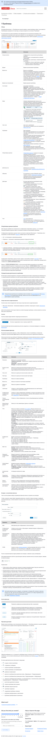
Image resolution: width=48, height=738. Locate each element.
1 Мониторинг (40, 13)
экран (38, 76)
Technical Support (29, 728)
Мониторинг (4, 327)
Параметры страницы (15, 595)
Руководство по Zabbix (6, 13)
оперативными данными (28, 140)
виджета (18, 234)
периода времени (23, 547)
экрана (36, 655)
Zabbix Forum (40, 731)
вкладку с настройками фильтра (35, 338)
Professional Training (42, 728)
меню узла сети (26, 127)
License (24, 736)
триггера (36, 258)
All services (27, 731)
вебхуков (35, 222)
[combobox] (29, 8)
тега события (28, 408)
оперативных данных (30, 463)
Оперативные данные (28, 153)
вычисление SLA (35, 294)
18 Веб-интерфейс (18, 13)
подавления (16, 395)
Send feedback (5, 729)
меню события (26, 145)
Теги (24, 218)
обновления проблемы (37, 174)
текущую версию (28, 3)
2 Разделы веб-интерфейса (29, 13)
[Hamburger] (45, 8)
